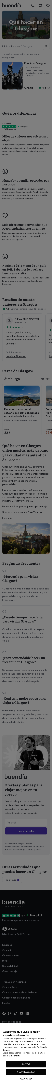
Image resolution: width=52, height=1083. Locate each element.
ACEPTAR (26, 1064)
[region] (26, 1053)
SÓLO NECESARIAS (26, 1072)
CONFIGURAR (26, 1079)
